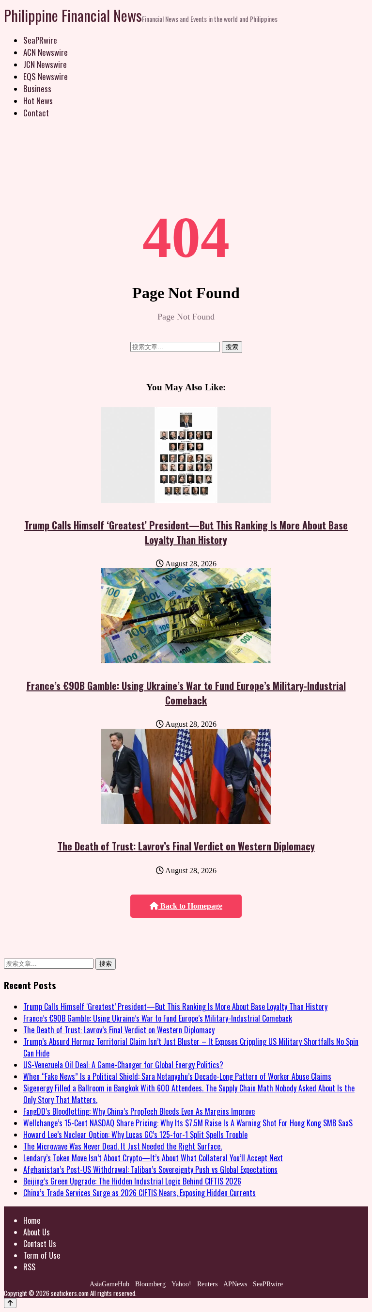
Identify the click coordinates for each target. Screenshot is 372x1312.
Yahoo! (181, 1284)
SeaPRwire (40, 40)
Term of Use (41, 1255)
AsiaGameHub (109, 1284)
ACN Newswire (45, 52)
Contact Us (39, 1243)
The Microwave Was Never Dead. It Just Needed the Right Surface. (122, 1146)
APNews (235, 1284)
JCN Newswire (45, 64)
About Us (36, 1232)
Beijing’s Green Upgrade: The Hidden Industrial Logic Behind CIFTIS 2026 (132, 1181)
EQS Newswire (45, 76)
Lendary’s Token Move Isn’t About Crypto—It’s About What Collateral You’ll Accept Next (153, 1158)
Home (31, 1220)
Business (37, 88)
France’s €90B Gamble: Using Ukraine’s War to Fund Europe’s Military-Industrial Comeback (186, 692)
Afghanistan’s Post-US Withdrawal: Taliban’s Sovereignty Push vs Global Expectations (150, 1169)
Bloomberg (150, 1284)
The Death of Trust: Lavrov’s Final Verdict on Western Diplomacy (186, 846)
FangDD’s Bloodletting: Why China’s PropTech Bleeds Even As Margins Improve (139, 1111)
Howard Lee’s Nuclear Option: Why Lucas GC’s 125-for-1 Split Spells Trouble (135, 1134)
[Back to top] (10, 1303)
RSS (29, 1267)
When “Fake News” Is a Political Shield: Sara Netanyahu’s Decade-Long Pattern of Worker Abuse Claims (177, 1076)
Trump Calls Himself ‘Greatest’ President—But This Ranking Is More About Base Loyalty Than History (186, 532)
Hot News (38, 101)
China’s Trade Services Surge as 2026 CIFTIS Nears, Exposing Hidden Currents (139, 1193)
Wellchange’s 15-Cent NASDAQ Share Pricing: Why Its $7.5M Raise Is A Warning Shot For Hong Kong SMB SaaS (188, 1123)
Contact (36, 113)
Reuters (207, 1284)
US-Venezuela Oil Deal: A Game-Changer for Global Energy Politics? (123, 1065)
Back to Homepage (190, 906)
